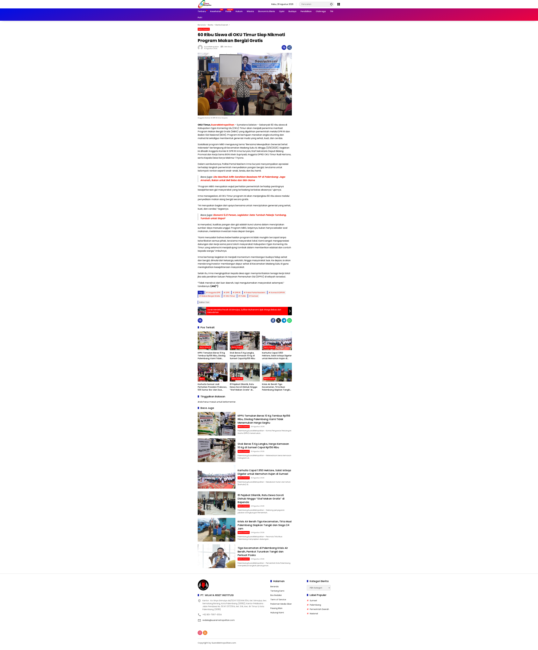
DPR (227, 292)
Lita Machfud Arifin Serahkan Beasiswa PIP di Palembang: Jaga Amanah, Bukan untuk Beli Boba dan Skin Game (242, 178)
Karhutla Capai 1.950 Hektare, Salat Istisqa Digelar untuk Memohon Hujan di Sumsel (277, 356)
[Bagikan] (289, 47)
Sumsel (254, 296)
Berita (202, 378)
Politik (243, 296)
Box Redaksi (276, 595)
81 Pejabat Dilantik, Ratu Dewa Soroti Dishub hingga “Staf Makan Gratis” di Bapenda (243, 387)
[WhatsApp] (289, 320)
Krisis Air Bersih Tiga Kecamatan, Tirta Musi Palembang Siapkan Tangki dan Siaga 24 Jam (276, 387)
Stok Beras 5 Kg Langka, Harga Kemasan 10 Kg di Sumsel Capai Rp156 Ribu (242, 356)
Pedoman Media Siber (281, 604)
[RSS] (205, 633)
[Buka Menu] (338, 4)
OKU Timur (230, 296)
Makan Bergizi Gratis (210, 296)
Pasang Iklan (276, 608)
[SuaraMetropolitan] (205, 4)
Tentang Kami (277, 590)
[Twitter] (278, 320)
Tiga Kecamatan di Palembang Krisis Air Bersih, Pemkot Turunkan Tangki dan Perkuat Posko (263, 551)
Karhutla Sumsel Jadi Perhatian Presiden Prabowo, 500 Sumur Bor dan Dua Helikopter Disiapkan (212, 387)
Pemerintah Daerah (319, 609)
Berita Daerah (203, 29)
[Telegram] (284, 320)
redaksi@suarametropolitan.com (218, 620)
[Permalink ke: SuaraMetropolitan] (201, 47)
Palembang (315, 604)
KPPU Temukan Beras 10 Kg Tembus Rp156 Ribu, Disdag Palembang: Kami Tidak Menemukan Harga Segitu (211, 356)
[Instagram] (200, 633)
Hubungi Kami (277, 612)
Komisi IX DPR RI (278, 292)
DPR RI (237, 292)
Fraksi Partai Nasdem (255, 292)
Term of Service (278, 599)
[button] (331, 4)
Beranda (274, 586)
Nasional (314, 613)
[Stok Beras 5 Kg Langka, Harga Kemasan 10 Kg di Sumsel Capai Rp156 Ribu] (245, 340)
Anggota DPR (214, 292)
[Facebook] (273, 320)
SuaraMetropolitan (211, 46)
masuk (212, 401)
